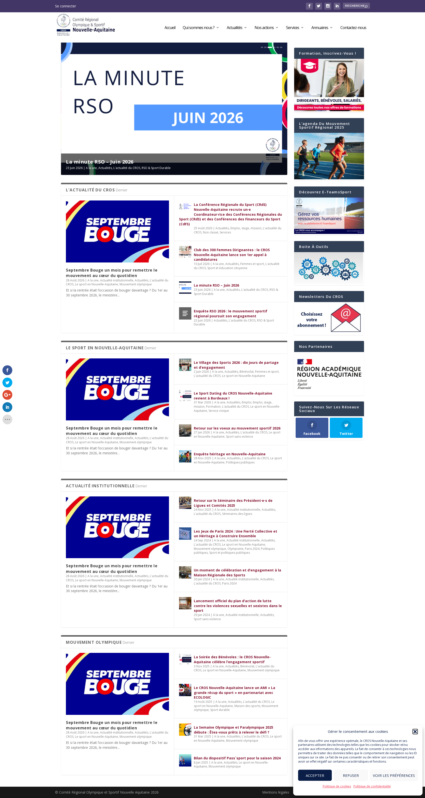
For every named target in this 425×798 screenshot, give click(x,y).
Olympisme (235, 549)
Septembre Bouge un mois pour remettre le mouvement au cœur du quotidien (111, 272)
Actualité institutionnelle (116, 280)
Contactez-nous (353, 28)
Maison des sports (247, 706)
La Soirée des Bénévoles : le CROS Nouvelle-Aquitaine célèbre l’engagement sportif (232, 659)
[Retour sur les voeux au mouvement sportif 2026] (185, 430)
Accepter (315, 775)
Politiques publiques (240, 462)
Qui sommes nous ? (198, 28)
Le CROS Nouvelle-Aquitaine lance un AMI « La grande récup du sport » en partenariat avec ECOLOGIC (234, 692)
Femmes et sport (252, 264)
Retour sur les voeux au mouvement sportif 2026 (237, 428)
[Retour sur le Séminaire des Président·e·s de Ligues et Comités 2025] (185, 503)
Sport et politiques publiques (229, 553)
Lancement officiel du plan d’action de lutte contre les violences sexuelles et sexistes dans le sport (238, 605)
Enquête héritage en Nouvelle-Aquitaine (230, 454)
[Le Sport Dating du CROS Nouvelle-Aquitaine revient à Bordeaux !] (185, 395)
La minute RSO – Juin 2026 (216, 285)
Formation (213, 406)
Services (292, 28)
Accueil (170, 28)
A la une (94, 168)
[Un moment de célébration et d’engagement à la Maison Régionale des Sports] (185, 572)
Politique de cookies (337, 786)
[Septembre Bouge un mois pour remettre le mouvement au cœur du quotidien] (117, 231)
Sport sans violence (239, 436)
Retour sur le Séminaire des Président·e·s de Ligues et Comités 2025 (233, 503)
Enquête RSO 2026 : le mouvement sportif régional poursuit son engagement (230, 313)
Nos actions (264, 28)
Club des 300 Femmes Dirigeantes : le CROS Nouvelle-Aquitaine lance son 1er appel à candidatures (232, 254)
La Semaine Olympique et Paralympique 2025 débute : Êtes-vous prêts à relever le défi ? (233, 730)
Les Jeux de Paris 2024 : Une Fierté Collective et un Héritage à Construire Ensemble (235, 533)
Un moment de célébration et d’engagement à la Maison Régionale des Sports (237, 572)
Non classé (210, 232)
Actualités (234, 28)
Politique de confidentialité (372, 786)
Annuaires (319, 28)
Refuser (351, 775)
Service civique (219, 411)
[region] (329, 373)
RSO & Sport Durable (158, 168)
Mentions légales (275, 792)
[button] (415, 731)
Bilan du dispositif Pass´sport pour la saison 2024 (237, 758)
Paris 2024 (252, 549)
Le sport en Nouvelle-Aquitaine (96, 284)
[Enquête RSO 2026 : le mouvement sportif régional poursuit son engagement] (185, 313)
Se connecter (65, 6)
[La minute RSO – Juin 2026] (185, 287)
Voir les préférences (394, 775)
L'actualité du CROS (129, 168)
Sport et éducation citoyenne (227, 268)
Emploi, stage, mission (245, 228)
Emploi (246, 402)
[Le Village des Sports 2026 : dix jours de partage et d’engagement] (185, 365)
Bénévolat (247, 371)
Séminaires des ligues (237, 514)
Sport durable (220, 710)
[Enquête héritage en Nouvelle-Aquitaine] (185, 456)
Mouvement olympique (136, 284)
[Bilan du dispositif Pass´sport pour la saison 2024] (185, 760)
